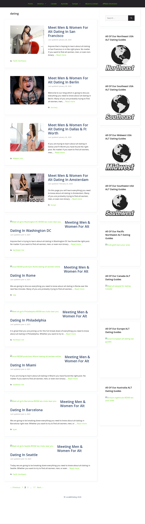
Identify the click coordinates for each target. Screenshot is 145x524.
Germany (54, 107)
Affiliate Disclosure (110, 4)
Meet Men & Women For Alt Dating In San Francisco (68, 31)
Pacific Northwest (19, 61)
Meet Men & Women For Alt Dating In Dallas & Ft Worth (68, 129)
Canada (54, 4)
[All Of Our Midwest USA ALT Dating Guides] (120, 157)
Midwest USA (18, 158)
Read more (61, 55)
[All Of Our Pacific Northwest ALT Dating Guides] (120, 251)
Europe (75, 4)
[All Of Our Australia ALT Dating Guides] (120, 408)
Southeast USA (18, 385)
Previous (15, 487)
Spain (15, 429)
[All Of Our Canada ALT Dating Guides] (120, 299)
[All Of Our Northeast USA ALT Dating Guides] (120, 58)
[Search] (131, 18)
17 (34, 487)
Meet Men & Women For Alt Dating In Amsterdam (68, 177)
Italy (14, 295)
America (40, 4)
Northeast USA (18, 250)
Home (30, 4)
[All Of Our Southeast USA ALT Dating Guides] (120, 107)
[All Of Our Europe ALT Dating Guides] (120, 354)
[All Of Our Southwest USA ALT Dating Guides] (120, 205)
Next (40, 487)
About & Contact (91, 4)
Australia (64, 4)
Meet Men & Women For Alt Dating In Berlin (68, 80)
